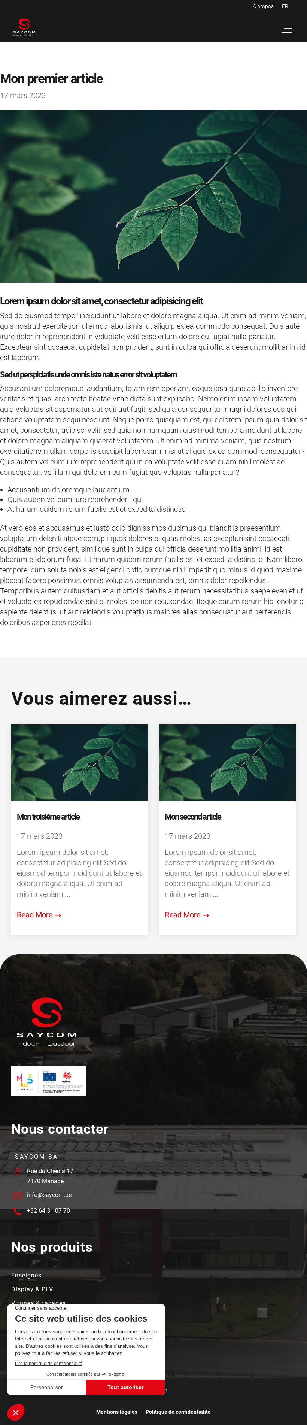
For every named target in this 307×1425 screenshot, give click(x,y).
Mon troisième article (48, 816)
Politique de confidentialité (178, 1412)
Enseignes (26, 1276)
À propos (263, 6)
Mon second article (193, 816)
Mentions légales (116, 1412)
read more (34, 914)
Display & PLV (32, 1290)
